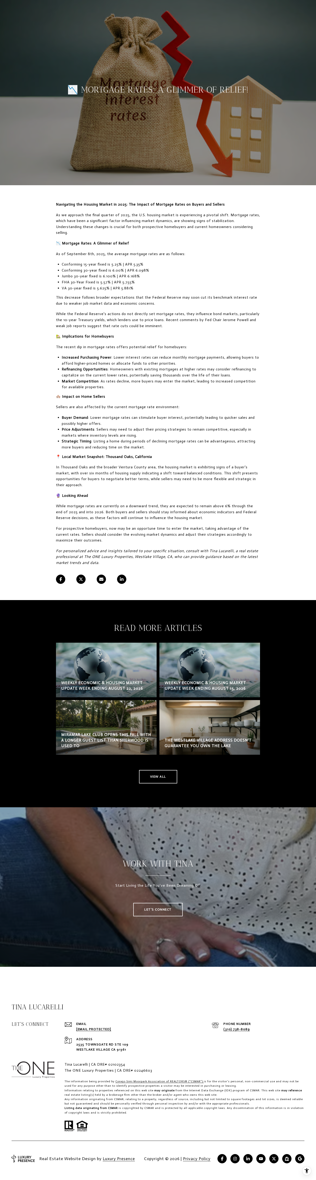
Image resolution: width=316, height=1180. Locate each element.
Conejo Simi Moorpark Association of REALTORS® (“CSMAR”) (159, 1081)
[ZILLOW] (286, 1158)
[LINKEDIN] (248, 1158)
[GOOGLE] (299, 1158)
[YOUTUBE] (261, 1158)
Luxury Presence (119, 1158)
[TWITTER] (274, 1158)
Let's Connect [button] (158, 909)
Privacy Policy (197, 1158)
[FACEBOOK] (222, 1158)
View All (158, 777)
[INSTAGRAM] (235, 1158)
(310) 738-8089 (236, 1029)
